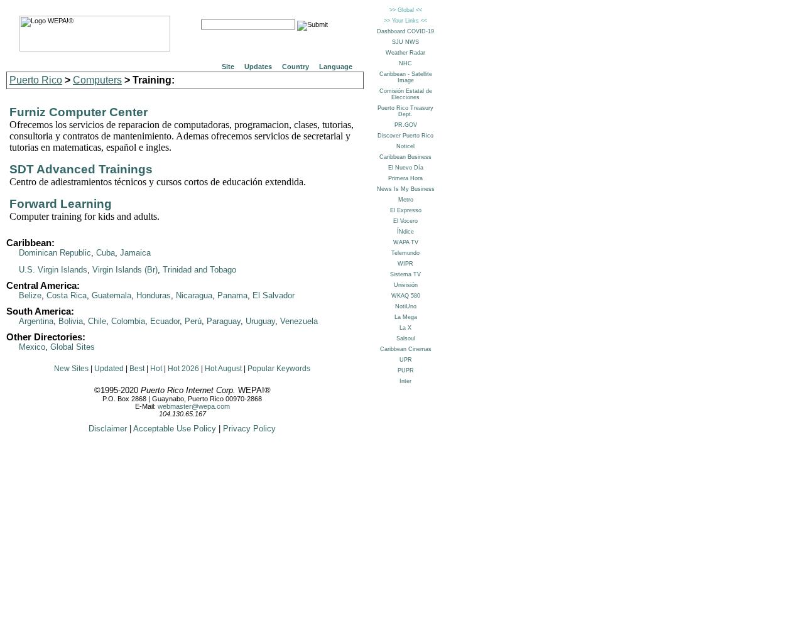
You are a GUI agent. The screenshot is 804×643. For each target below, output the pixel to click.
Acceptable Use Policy (174, 428)
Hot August (223, 368)
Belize (30, 295)
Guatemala (111, 295)
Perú (193, 321)
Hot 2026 (183, 368)
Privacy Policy (249, 428)
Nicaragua (194, 295)
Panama (232, 295)
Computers (97, 80)
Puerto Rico (35, 80)
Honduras (153, 295)
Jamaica (135, 252)
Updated (109, 368)
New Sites (71, 368)
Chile (97, 321)
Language (335, 66)
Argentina (36, 321)
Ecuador (165, 321)
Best (136, 368)
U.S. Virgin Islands (53, 269)
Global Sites (72, 347)
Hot (156, 368)
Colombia (128, 321)
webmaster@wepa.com (194, 406)
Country (295, 66)
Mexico (32, 347)
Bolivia (70, 321)
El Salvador (274, 295)
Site (228, 66)
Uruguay (260, 321)
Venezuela (299, 321)
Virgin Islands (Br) (125, 269)
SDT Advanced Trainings (81, 169)
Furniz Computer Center (78, 112)
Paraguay (224, 321)
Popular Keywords (278, 368)
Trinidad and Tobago (199, 269)
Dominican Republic (55, 252)
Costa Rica (66, 295)
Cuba (105, 252)
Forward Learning (60, 203)
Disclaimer (108, 428)
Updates (258, 66)
